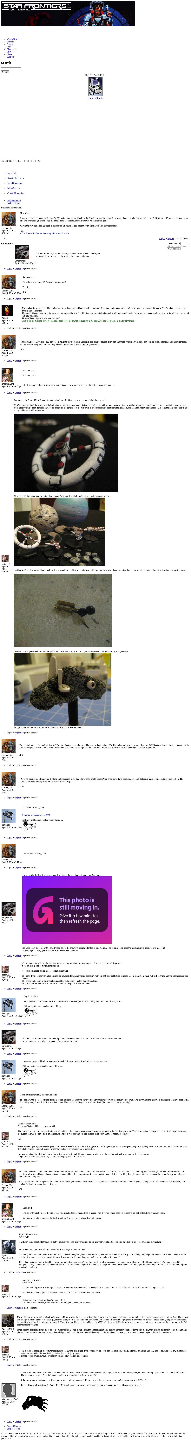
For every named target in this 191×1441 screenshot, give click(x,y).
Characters (11, 49)
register (171, 238)
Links (9, 54)
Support (10, 57)
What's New (12, 39)
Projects (10, 41)
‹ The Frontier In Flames (31, 233)
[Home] (68, 25)
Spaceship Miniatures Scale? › (55, 233)
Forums (10, 44)
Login (162, 238)
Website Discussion (15, 193)
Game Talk (11, 173)
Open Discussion (14, 183)
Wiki (9, 46)
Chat (9, 52)
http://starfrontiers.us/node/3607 (36, 815)
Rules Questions (14, 188)
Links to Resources (15, 178)
